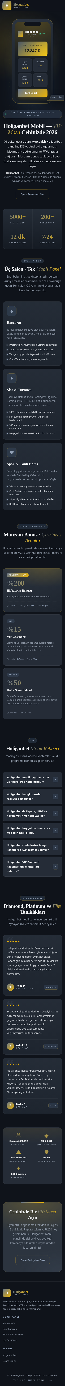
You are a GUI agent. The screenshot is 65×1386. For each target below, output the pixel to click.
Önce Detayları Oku (32, 1260)
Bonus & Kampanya (13, 1334)
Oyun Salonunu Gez (32, 194)
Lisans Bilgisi (9, 1360)
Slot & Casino (9, 1323)
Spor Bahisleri (10, 1328)
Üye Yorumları (10, 1339)
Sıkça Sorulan (9, 1355)
